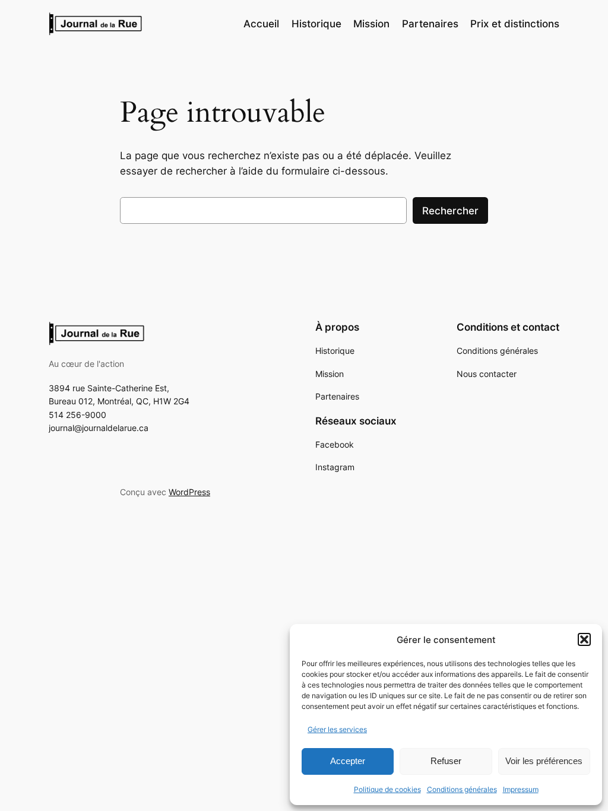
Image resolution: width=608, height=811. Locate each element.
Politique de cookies (387, 789)
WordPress (189, 492)
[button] (584, 639)
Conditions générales (462, 789)
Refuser (445, 761)
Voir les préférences (543, 761)
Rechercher (450, 211)
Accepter (347, 761)
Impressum (521, 789)
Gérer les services (337, 729)
